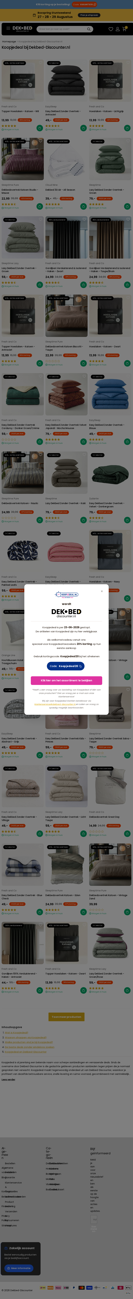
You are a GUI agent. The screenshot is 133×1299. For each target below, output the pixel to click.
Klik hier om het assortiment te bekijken (66, 680)
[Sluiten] (101, 591)
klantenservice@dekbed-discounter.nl (55, 704)
